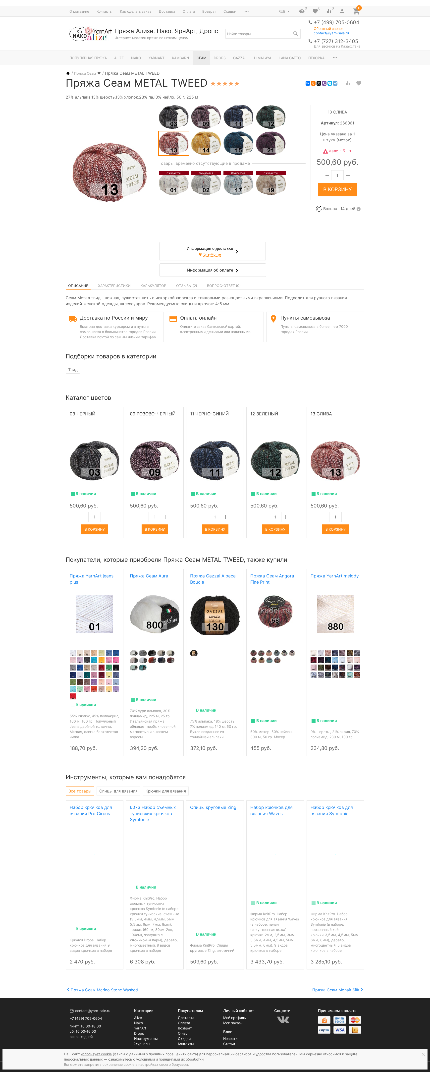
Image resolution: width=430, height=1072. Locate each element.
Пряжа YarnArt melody (335, 575)
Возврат (209, 11)
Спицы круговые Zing (213, 807)
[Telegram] (335, 83)
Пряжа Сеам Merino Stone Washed (104, 989)
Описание (78, 285)
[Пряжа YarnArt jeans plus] (94, 614)
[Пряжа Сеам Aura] (155, 614)
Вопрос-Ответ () (224, 285)
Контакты (104, 11)
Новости (230, 1038)
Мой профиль (234, 1018)
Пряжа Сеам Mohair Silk (335, 989)
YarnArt (156, 58)
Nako (136, 58)
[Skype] (329, 83)
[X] (319, 83)
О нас (183, 1033)
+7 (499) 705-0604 (336, 22)
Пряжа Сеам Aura (149, 575)
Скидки (229, 11)
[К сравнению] (347, 83)
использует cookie (96, 1054)
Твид (73, 369)
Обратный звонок (329, 28)
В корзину (337, 190)
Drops (220, 58)
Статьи (229, 1044)
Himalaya (262, 58)
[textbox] (263, 34)
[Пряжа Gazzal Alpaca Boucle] (215, 615)
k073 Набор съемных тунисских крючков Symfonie (153, 813)
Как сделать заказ (135, 11)
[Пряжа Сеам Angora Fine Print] (275, 611)
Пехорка (316, 58)
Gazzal (240, 58)
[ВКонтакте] (308, 83)
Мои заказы (233, 1023)
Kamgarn (180, 58)
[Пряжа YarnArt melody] (335, 614)
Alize (119, 58)
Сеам (201, 58)
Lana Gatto (290, 58)
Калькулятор (153, 285)
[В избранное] (358, 83)
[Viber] (324, 83)
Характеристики (114, 285)
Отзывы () (186, 285)
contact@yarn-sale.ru (331, 33)
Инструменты (146, 1038)
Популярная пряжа (88, 58)
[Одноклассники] (313, 83)
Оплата (189, 11)
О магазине (79, 11)
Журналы (142, 1044)
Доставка (167, 11)
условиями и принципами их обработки (170, 1059)
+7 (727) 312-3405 (336, 41)
